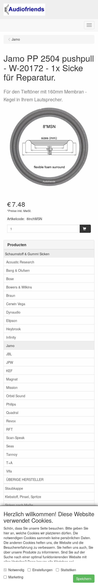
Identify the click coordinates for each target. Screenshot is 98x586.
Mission (12, 387)
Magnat (12, 379)
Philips (11, 404)
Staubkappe (14, 488)
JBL (9, 354)
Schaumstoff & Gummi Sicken (27, 253)
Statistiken (68, 569)
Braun (10, 295)
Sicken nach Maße (19, 505)
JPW (9, 362)
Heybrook (13, 328)
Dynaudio (13, 312)
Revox (11, 420)
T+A (9, 462)
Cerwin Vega (15, 303)
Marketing (15, 577)
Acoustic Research (20, 262)
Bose (10, 278)
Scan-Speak (15, 437)
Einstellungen (42, 569)
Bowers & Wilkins (19, 287)
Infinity (11, 337)
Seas (10, 446)
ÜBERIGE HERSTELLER (25, 479)
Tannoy (11, 454)
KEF (9, 370)
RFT (9, 429)
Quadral (12, 412)
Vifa (9, 471)
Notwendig (16, 569)
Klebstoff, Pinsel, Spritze (23, 496)
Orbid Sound (15, 395)
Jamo (10, 345)
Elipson (11, 320)
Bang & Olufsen (18, 270)
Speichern (83, 578)
